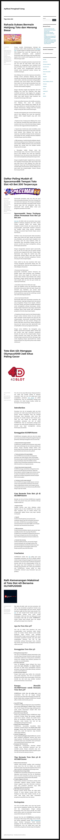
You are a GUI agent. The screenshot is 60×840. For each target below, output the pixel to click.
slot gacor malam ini (47, 64)
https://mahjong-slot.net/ (48, 81)
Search (44, 18)
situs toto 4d (8, 52)
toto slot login (6, 61)
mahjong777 (45, 91)
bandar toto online (7, 50)
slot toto (16, 221)
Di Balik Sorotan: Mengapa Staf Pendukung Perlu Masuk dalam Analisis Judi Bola (50, 37)
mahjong (44, 86)
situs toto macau (7, 54)
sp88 (44, 93)
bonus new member (47, 71)
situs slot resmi (46, 66)
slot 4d (5, 396)
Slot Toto (9, 57)
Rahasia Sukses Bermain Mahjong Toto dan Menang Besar (20, 27)
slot (4, 48)
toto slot (9, 60)
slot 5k (44, 88)
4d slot (5, 201)
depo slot (44, 79)
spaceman (45, 69)
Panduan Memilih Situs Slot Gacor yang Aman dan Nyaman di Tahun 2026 (49, 30)
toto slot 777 (7, 398)
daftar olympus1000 (35, 820)
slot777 (44, 74)
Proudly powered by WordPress (20, 834)
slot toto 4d (6, 205)
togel (5, 58)
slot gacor (45, 76)
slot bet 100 (45, 61)
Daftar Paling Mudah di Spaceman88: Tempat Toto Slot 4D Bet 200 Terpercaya (20, 181)
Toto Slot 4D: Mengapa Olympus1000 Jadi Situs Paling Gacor (18, 353)
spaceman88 (6, 206)
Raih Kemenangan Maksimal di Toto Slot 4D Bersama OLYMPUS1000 (21, 583)
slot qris (7, 200)
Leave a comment (7, 64)
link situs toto (6, 51)
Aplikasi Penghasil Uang (14, 9)
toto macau (31, 397)
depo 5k (44, 96)
